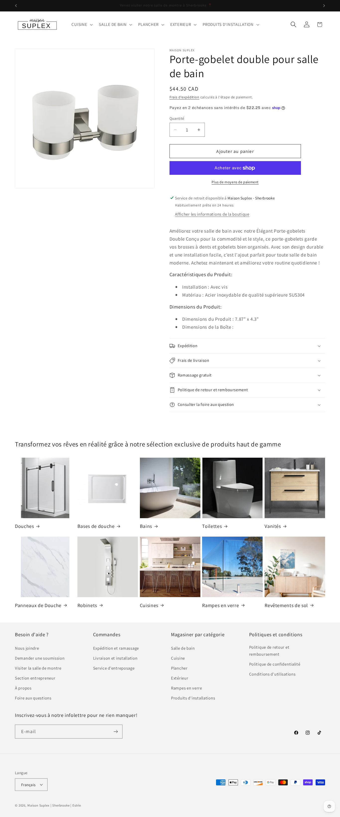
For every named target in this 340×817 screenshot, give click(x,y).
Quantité (177, 118)
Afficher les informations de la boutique (212, 214)
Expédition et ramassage (116, 648)
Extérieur (179, 678)
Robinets (87, 605)
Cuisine (178, 658)
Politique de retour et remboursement (269, 650)
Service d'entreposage (114, 668)
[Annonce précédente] (15, 5)
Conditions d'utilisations (272, 674)
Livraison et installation (115, 658)
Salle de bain (183, 648)
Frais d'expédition (184, 97)
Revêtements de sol (286, 605)
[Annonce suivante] (324, 5)
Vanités (273, 526)
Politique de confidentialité (274, 664)
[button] (81, 24)
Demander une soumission (40, 658)
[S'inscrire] (115, 732)
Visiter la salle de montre (38, 668)
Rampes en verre (220, 605)
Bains (146, 526)
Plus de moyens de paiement (235, 182)
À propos (23, 688)
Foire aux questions (33, 698)
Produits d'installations (193, 698)
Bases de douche (96, 526)
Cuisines (149, 605)
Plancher (179, 668)
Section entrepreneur (35, 678)
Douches (24, 526)
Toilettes (212, 526)
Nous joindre (27, 648)
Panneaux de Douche (38, 605)
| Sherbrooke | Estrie (66, 805)
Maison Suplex (38, 805)
